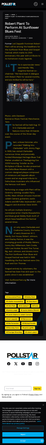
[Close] (43, 404)
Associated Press (13, 297)
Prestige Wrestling (14, 332)
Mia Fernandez (12, 323)
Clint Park (10, 306)
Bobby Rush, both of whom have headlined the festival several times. (22, 219)
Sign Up (37, 389)
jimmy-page (11, 310)
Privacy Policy (34, 395)
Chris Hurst (32, 301)
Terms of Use (6, 397)
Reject (23, 434)
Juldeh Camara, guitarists (17, 198)
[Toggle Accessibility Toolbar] (41, 440)
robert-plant (31, 332)
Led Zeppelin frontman (23, 43)
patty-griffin (28, 328)
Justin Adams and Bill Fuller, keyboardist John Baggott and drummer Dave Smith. (23, 201)
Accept (23, 441)
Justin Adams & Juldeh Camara (18, 315)
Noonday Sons (12, 328)
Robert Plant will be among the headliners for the (22, 46)
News (31, 38)
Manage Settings (23, 428)
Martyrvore (26, 319)
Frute (35, 306)
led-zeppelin (11, 319)
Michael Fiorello (29, 323)
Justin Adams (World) (30, 310)
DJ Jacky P (24, 306)
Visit (7, 280)
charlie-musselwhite (14, 301)
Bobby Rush (30, 297)
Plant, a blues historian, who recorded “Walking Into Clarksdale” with (25, 145)
